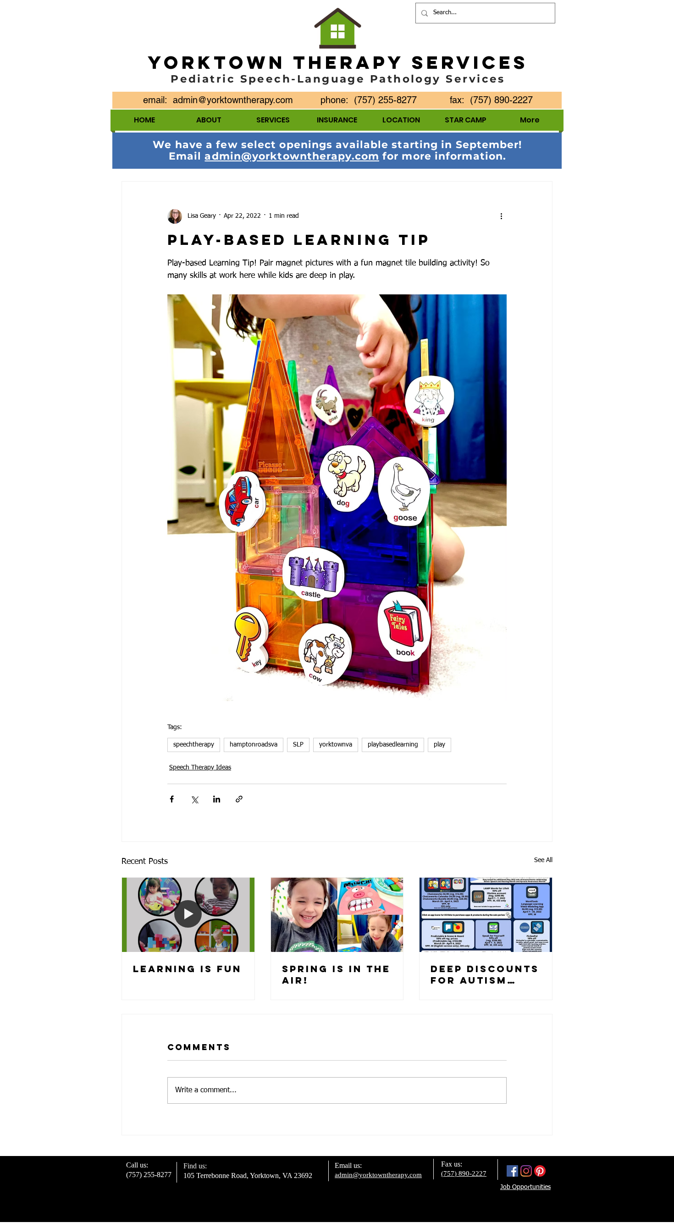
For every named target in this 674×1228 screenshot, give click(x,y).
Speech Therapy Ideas (200, 767)
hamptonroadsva (253, 744)
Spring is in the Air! (336, 974)
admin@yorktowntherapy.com (233, 99)
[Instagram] (526, 1171)
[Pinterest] (540, 1171)
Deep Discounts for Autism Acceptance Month (485, 974)
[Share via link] (239, 799)
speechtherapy (193, 744)
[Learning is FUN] (188, 915)
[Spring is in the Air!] (337, 915)
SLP (298, 744)
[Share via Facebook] (171, 799)
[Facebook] (512, 1171)
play (439, 744)
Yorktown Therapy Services (338, 62)
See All (543, 860)
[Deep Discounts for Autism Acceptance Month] (486, 915)
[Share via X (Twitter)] (194, 799)
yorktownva (335, 744)
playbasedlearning (393, 744)
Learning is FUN (187, 968)
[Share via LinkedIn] (216, 799)
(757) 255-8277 (148, 1174)
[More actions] (501, 216)
